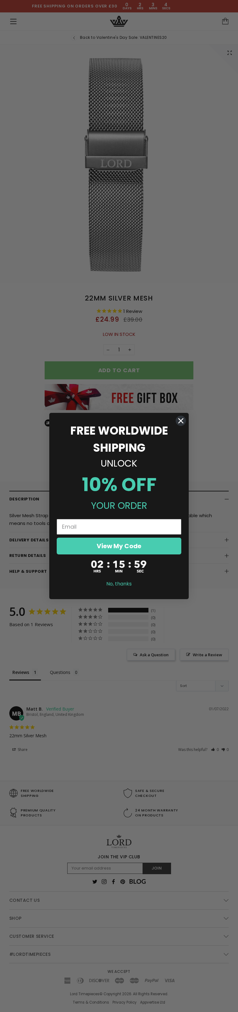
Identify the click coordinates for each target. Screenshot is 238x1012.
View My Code (119, 546)
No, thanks (119, 583)
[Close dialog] (180, 420)
